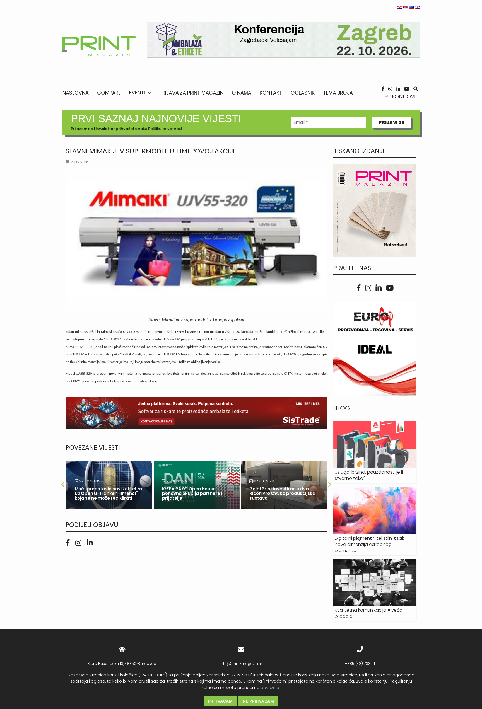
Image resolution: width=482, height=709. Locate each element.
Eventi (137, 92)
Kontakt (271, 92)
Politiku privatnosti (165, 128)
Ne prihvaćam (258, 701)
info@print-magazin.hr (241, 663)
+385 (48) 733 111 (360, 663)
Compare (109, 92)
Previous (63, 484)
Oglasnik (303, 92)
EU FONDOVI (400, 96)
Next (330, 484)
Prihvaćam (220, 701)
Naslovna (75, 92)
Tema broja (338, 92)
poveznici (270, 687)
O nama (241, 92)
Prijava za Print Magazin (191, 92)
